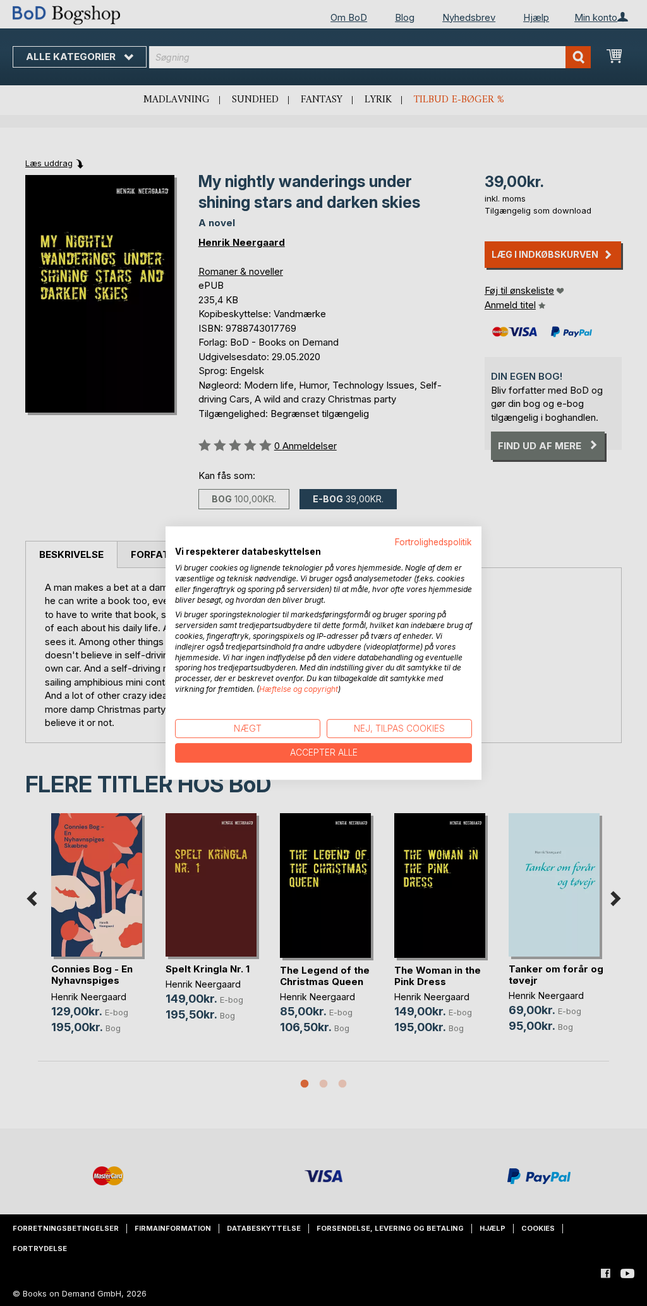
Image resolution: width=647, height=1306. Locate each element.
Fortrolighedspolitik (433, 542)
